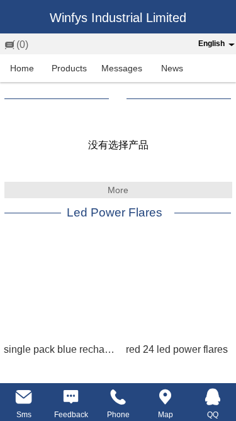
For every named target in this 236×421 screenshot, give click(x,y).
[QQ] (212, 397)
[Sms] (23, 397)
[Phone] (118, 397)
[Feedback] (70, 397)
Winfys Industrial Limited (118, 18)
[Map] (165, 397)
